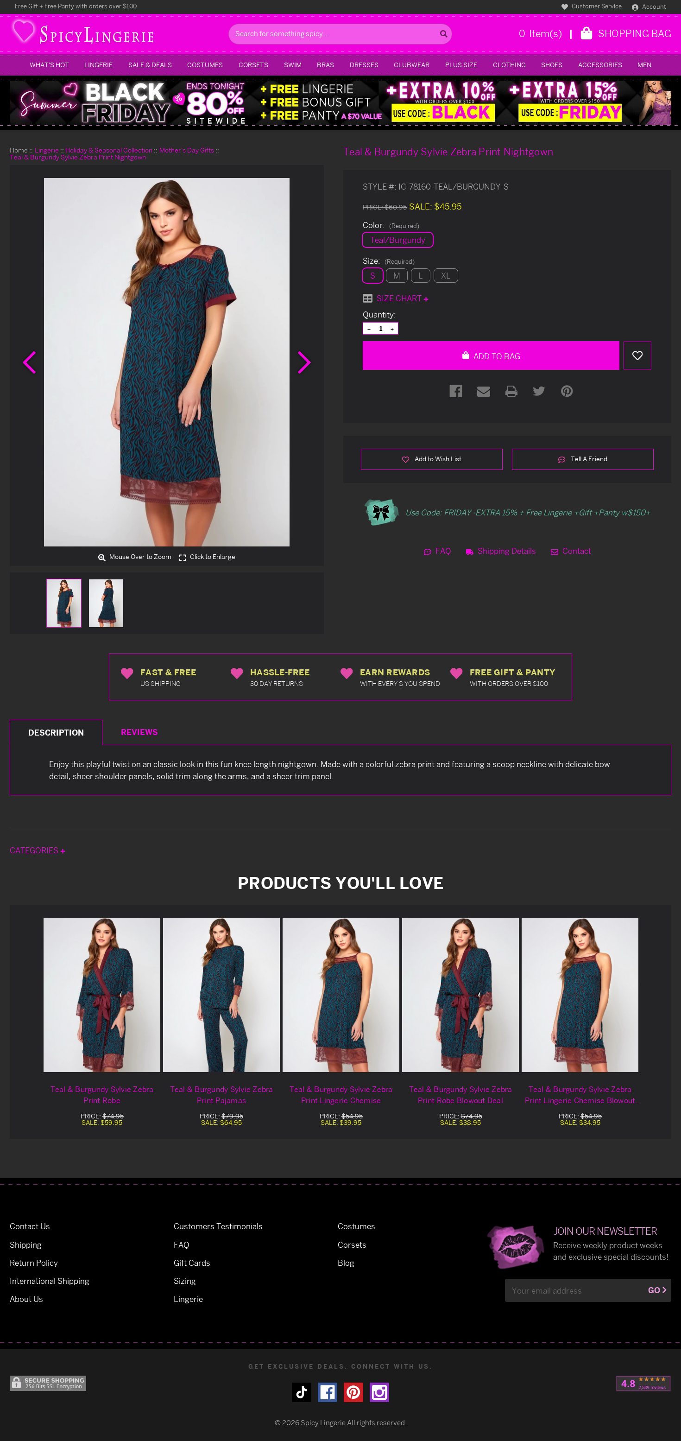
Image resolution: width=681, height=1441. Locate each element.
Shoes (551, 65)
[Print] (511, 391)
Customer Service (596, 6)
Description (56, 732)
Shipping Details (506, 551)
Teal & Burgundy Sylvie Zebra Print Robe (102, 1095)
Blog (346, 1263)
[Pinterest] (567, 391)
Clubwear (411, 65)
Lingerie (98, 65)
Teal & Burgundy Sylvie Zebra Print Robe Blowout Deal (460, 1095)
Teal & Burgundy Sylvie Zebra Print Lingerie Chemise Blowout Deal (580, 1095)
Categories (35, 850)
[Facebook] (455, 391)
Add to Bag (496, 356)
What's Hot (49, 65)
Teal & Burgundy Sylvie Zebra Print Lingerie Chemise (341, 1095)
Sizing (185, 1281)
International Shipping (49, 1281)
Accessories (600, 65)
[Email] (483, 391)
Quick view (102, 994)
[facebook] (327, 1392)
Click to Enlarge (212, 557)
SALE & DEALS (150, 65)
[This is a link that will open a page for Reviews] (643, 1383)
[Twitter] (539, 391)
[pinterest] (353, 1392)
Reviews (139, 732)
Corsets (253, 65)
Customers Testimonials (218, 1226)
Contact (576, 551)
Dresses (364, 65)
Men (644, 65)
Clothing (509, 65)
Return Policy (34, 1263)
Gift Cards (192, 1263)
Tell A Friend (588, 459)
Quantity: (379, 315)
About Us (26, 1299)
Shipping (26, 1245)
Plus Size (461, 65)
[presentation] (29, 362)
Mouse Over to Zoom (139, 557)
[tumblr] (301, 1392)
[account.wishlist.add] (637, 355)
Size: (389, 261)
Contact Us (30, 1226)
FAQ (442, 551)
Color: (391, 225)
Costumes (205, 65)
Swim (293, 65)
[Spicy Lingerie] (117, 34)
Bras (325, 65)
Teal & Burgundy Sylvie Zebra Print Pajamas (221, 1095)
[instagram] (379, 1392)
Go (654, 1290)
